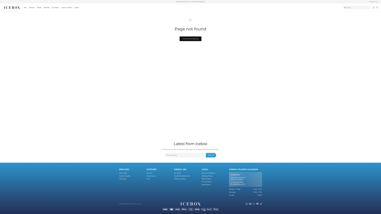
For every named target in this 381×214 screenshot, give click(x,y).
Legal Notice (206, 184)
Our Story (177, 173)
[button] (25, 8)
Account (149, 173)
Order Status (151, 176)
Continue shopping (190, 39)
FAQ (148, 179)
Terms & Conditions (208, 173)
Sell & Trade (123, 173)
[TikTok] (261, 204)
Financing (122, 179)
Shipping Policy (207, 176)
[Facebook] (250, 204)
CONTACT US (373, 1)
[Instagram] (247, 204)
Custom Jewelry (124, 176)
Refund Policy (206, 179)
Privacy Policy (206, 182)
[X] (254, 204)
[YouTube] (257, 204)
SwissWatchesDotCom (182, 176)
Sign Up (211, 155)
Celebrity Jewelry (180, 179)
